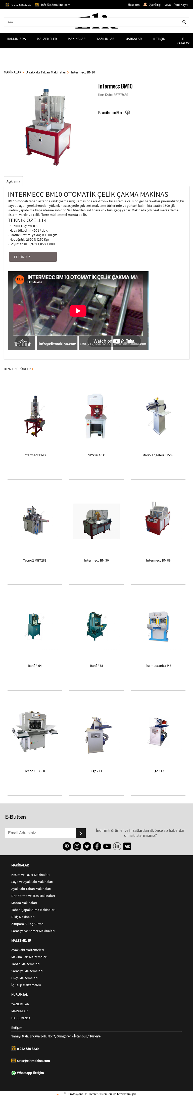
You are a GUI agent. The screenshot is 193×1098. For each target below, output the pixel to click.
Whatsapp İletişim (30, 1072)
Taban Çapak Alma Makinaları (33, 909)
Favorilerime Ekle (110, 112)
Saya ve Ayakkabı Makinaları (32, 881)
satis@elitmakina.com (33, 1060)
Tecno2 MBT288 (34, 560)
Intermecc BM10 (83, 72)
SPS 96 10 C (96, 455)
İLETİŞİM (159, 38)
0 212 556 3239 (28, 1048)
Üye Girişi (155, 5)
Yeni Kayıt (180, 5)
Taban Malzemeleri (25, 964)
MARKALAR (133, 38)
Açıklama (13, 181)
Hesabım (134, 5)
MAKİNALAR (76, 38)
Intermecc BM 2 (34, 455)
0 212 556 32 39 (21, 5)
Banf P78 (96, 665)
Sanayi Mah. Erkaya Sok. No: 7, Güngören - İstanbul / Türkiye (56, 1036)
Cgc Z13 (158, 771)
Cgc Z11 (96, 771)
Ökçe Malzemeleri (24, 978)
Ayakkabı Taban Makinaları (46, 72)
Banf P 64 (35, 665)
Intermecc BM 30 (96, 560)
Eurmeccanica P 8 (158, 665)
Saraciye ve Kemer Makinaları (33, 931)
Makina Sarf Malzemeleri (29, 957)
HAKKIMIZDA (16, 38)
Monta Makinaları (24, 902)
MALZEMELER (47, 38)
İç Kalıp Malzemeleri (26, 985)
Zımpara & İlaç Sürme (27, 924)
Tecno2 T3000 (34, 771)
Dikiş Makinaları (22, 916)
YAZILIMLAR (105, 38)
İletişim (16, 1027)
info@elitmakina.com (55, 5)
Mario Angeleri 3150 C (158, 455)
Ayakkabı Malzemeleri (27, 950)
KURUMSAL (19, 994)
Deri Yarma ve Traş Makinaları (33, 895)
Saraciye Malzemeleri (26, 971)
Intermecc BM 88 (158, 560)
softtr (61, 1094)
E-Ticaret (91, 1094)
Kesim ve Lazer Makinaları (30, 874)
